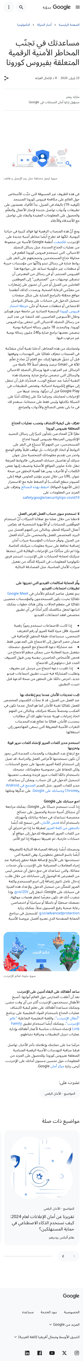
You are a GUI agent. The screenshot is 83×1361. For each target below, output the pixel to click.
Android (12, 785)
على (48, 790)
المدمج (30, 785)
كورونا (64, 311)
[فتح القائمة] (77, 7)
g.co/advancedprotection (59, 913)
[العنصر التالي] (63, 1256)
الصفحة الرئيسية (69, 25)
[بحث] (21, 7)
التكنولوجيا (23, 25)
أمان (53, 1066)
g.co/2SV (21, 892)
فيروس (74, 311)
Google (38, 790)
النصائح (26, 487)
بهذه (36, 487)
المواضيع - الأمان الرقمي (60, 1093)
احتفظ (45, 487)
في (22, 785)
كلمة (58, 828)
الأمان (45, 822)
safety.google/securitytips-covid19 (51, 497)
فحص (55, 822)
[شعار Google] (71, 1296)
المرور (50, 828)
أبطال (74, 1018)
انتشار (14, 306)
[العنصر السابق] (74, 1256)
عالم (13, 1018)
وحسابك (58, 790)
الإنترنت (63, 1018)
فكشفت (60, 242)
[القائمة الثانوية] (9, 7)
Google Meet (17, 593)
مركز (61, 1066)
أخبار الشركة (44, 25)
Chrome (71, 790)
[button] (6, 78)
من (65, 828)
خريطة (23, 306)
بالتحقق (73, 828)
